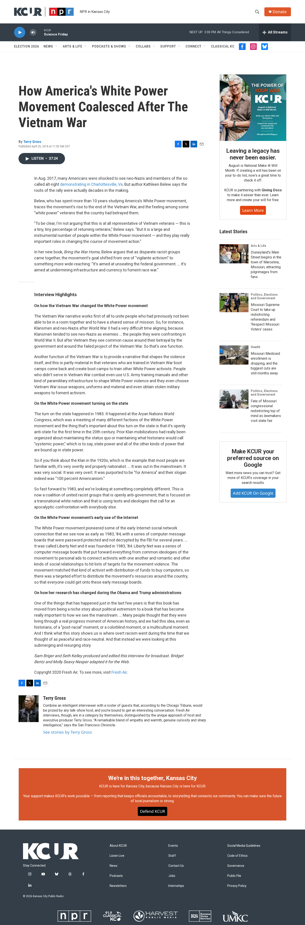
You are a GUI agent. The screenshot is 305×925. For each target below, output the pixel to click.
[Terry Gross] (29, 708)
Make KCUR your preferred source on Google (253, 458)
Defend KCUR (152, 811)
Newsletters (118, 886)
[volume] (33, 32)
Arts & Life (72, 46)
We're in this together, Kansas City (152, 778)
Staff (172, 855)
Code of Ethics (237, 855)
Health (255, 347)
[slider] (40, 32)
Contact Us (176, 865)
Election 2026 (26, 46)
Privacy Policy (237, 886)
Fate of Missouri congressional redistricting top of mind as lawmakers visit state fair (266, 411)
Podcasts (116, 876)
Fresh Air (119, 672)
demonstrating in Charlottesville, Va (91, 184)
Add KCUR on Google (253, 493)
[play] (19, 32)
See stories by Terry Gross (67, 732)
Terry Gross (32, 141)
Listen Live (117, 855)
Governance (235, 865)
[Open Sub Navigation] (56, 46)
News (48, 46)
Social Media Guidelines (243, 845)
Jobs (171, 876)
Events (173, 845)
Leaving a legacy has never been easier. (253, 154)
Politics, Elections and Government (264, 296)
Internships (176, 886)
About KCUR (118, 845)
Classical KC (222, 46)
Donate (279, 11)
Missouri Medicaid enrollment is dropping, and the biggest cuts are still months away (265, 363)
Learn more (253, 210)
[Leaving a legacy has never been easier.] (253, 107)
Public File (234, 876)
